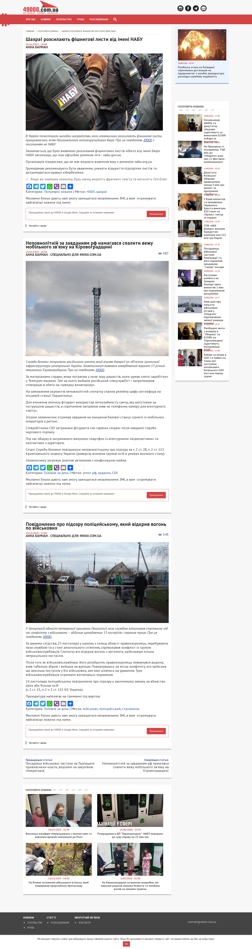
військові (90, 709)
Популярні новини (48, 31)
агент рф (90, 473)
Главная (30, 31)
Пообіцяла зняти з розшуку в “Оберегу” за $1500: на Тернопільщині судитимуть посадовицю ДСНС (214, 338)
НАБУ (91, 191)
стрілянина (130, 709)
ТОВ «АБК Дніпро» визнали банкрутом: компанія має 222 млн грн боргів (215, 232)
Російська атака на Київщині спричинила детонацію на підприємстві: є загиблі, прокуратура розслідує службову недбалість (201, 71)
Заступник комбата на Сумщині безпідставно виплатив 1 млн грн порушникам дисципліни (214, 284)
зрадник (104, 473)
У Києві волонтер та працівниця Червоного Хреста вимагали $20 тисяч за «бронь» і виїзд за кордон (214, 208)
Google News (204, 8)
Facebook (188, 8)
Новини (46, 19)
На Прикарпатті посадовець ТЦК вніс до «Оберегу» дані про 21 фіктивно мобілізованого (214, 154)
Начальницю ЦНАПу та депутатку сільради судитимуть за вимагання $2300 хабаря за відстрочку (215, 130)
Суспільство (64, 19)
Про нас (30, 19)
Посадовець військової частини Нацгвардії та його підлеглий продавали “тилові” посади (214, 258)
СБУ (115, 473)
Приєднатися (156, 213)
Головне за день (56, 473)
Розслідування (98, 19)
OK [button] (126, 943)
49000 (147, 140)
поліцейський (110, 709)
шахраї (101, 191)
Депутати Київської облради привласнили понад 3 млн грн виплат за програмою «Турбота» (214, 183)
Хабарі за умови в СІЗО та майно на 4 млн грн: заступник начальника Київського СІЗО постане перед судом (215, 365)
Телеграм (196, 8)
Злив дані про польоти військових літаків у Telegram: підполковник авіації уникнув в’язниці (213, 312)
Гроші (80, 19)
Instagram (180, 8)
